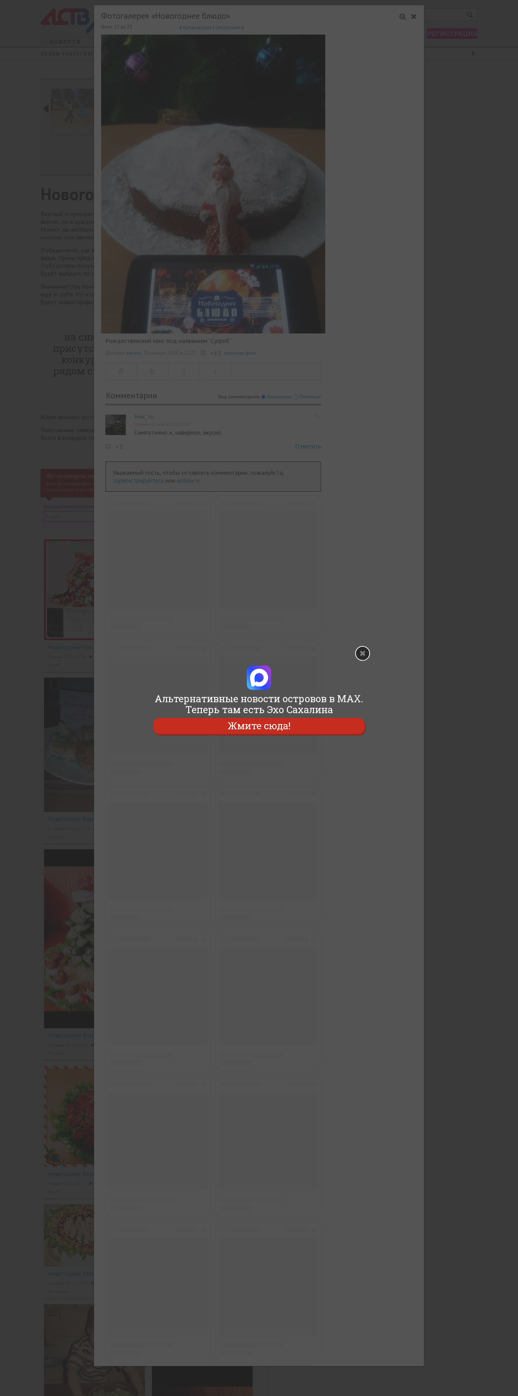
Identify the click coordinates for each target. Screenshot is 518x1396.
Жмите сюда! (259, 726)
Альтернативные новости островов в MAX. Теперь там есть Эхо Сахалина (259, 704)
